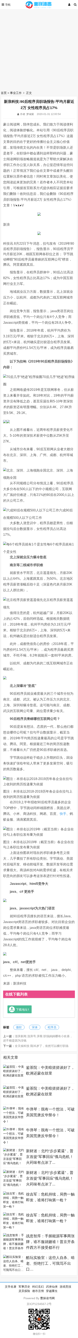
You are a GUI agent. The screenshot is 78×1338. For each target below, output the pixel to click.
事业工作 (16, 93)
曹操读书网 (47, 1298)
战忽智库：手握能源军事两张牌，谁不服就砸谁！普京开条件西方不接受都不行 (50, 1242)
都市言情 (38, 1291)
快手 (63, 813)
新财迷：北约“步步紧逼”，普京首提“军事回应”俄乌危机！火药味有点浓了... (49, 1157)
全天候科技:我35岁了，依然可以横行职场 (41, 1046)
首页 (4, 93)
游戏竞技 (65, 1286)
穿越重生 (52, 1291)
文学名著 (10, 1286)
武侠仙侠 (52, 1286)
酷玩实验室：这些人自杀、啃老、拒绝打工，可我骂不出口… (50, 1263)
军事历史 (24, 1286)
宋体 (35, 1027)
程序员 (52, 1027)
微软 (19, 1027)
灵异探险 (24, 1291)
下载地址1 (22, 1009)
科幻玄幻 (38, 1286)
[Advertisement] (39, 49)
